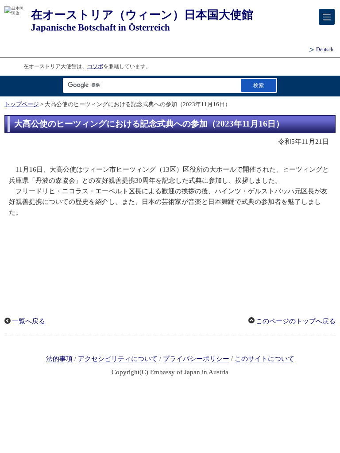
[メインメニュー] (327, 17)
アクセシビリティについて (118, 359)
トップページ (21, 104)
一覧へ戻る (28, 321)
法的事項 (59, 359)
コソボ (95, 66)
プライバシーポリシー (196, 359)
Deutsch (324, 49)
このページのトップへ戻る (296, 321)
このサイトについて (264, 359)
